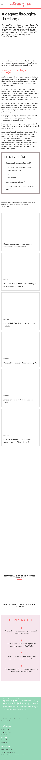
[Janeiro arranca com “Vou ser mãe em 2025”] (20, 381)
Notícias (6, 240)
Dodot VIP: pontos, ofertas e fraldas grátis (20, 363)
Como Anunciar (6, 749)
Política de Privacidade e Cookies (12, 755)
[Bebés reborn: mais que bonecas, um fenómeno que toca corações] (20, 225)
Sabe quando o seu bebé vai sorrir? (18, 163)
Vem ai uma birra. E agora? (15, 182)
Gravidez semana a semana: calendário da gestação (20, 606)
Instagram (4, 742)
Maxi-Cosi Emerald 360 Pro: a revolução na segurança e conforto (19, 285)
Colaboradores (6, 732)
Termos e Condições (8, 752)
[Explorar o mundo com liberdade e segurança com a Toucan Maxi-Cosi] (20, 420)
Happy (10, 721)
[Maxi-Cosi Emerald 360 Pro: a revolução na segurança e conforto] (20, 264)
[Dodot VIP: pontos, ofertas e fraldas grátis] (20, 344)
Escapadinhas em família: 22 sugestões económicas (19, 577)
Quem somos (5, 729)
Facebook (4, 740)
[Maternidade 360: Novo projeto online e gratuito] (20, 304)
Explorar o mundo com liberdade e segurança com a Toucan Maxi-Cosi (17, 440)
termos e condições (31, 708)
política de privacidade (9, 709)
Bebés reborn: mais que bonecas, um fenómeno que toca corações (18, 245)
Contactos (4, 735)
